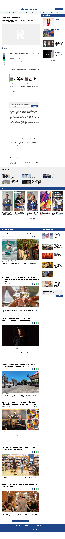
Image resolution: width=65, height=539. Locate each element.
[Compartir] (4, 64)
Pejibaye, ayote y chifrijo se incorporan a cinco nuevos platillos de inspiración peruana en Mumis (58, 265)
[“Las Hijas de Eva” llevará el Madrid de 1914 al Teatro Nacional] (20, 501)
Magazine (57, 19)
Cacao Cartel (22, 433)
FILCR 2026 (6, 477)
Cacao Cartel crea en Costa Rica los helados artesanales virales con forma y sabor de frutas (19, 403)
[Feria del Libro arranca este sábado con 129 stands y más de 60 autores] (20, 465)
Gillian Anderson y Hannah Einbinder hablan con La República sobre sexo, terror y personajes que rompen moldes (58, 237)
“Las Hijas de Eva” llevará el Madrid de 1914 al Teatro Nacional (19, 485)
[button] (59, 9)
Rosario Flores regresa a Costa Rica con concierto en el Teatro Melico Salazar (59, 23)
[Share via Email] (4, 62)
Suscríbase (46, 525)
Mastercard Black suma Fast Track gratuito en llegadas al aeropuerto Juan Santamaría (58, 284)
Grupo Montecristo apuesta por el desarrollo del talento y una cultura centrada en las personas (16, 176)
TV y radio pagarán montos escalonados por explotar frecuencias (57, 175)
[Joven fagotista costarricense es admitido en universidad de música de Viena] (47, 274)
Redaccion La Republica (9, 47)
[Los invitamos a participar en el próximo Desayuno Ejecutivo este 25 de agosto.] (32, 201)
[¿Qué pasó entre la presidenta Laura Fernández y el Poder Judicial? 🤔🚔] (57, 201)
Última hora (57, 52)
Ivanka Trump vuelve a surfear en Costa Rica (19, 234)
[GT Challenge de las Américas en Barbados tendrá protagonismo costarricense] (26, 79)
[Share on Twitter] (4, 58)
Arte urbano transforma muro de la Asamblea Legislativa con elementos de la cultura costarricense (59, 33)
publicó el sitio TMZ (11, 264)
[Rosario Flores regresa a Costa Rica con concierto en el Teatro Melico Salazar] (48, 22)
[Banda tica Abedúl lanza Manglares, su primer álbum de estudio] (47, 256)
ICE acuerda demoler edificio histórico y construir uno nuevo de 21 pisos (16, 181)
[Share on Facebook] (4, 56)
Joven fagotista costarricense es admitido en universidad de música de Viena (58, 275)
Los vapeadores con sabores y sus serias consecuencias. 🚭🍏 (45, 213)
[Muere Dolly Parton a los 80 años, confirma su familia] (48, 54)
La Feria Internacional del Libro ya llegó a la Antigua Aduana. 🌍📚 (19, 213)
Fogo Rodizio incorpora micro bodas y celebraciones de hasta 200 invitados (58, 247)
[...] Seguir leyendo (18, 264)
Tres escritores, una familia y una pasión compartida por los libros (59, 44)
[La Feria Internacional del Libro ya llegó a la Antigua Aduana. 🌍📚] (19, 201)
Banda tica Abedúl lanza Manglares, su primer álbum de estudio (57, 256)
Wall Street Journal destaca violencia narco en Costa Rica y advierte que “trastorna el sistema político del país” (36, 182)
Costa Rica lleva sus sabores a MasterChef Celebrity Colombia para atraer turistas (18, 319)
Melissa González (5, 236)
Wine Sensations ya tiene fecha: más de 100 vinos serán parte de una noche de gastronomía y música (20, 279)
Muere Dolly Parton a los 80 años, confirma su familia (59, 54)
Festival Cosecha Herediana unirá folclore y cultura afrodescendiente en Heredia (18, 366)
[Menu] (3, 9)
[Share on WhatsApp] (4, 60)
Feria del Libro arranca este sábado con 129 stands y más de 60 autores (18, 449)
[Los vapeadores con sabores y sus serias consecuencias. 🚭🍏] (45, 201)
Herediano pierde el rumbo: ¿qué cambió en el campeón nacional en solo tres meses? (18, 79)
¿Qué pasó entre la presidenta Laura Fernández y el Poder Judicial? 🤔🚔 (57, 213)
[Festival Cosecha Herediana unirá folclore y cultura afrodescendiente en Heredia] (20, 382)
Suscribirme (35, 106)
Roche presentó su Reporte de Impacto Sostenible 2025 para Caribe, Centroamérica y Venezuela (7, 214)
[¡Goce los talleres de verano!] (21, 34)
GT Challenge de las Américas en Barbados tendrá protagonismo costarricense (33, 79)
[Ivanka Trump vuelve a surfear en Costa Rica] (20, 249)
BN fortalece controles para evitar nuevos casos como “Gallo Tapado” (36, 175)
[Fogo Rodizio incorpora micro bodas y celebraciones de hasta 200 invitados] (47, 247)
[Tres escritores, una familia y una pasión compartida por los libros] (48, 43)
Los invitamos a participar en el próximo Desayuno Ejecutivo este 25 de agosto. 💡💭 (32, 214)
